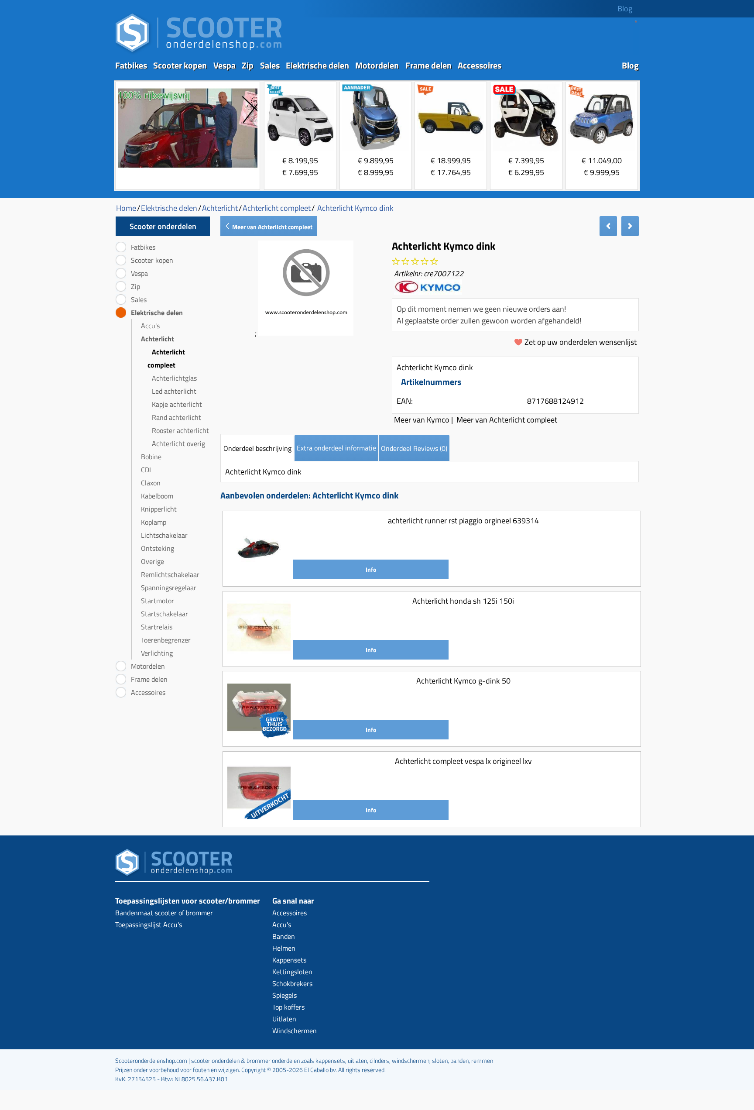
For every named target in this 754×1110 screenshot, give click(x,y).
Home (126, 208)
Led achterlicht (174, 391)
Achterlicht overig (178, 443)
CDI (146, 469)
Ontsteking (157, 548)
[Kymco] (428, 291)
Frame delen (428, 65)
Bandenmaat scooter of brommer (164, 912)
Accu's (150, 325)
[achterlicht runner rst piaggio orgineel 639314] (259, 576)
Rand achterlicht (176, 417)
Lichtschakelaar (164, 535)
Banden (283, 936)
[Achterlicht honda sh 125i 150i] (259, 656)
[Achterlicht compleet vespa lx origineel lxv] (259, 816)
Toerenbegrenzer (166, 640)
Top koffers (288, 1007)
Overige (152, 561)
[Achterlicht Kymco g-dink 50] (259, 736)
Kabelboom (157, 496)
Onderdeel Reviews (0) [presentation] (414, 448)
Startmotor (157, 600)
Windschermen (294, 1030)
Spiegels (284, 995)
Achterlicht (157, 338)
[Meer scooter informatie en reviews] (415, 262)
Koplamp (153, 522)
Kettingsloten (292, 971)
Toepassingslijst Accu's (148, 924)
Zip (248, 65)
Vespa (224, 65)
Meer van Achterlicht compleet (271, 226)
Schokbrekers (292, 983)
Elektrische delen (317, 65)
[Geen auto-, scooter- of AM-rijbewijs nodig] (187, 169)
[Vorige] (608, 226)
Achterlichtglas (174, 378)
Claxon (151, 483)
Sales (270, 65)
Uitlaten (284, 1019)
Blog (624, 8)
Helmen (283, 948)
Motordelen (377, 65)
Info (371, 569)
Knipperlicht (159, 509)
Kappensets (289, 960)
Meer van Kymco (421, 420)
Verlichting (157, 653)
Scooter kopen (180, 65)
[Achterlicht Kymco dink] (305, 333)
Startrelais (156, 627)
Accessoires (479, 65)
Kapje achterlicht (177, 404)
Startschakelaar (164, 613)
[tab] (257, 448)
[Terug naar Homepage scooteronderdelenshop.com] (198, 52)
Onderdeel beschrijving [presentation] (257, 448)
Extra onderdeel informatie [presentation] (336, 448)
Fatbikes (131, 65)
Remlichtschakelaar (170, 574)
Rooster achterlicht (180, 430)
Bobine (151, 456)
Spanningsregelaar (168, 587)
